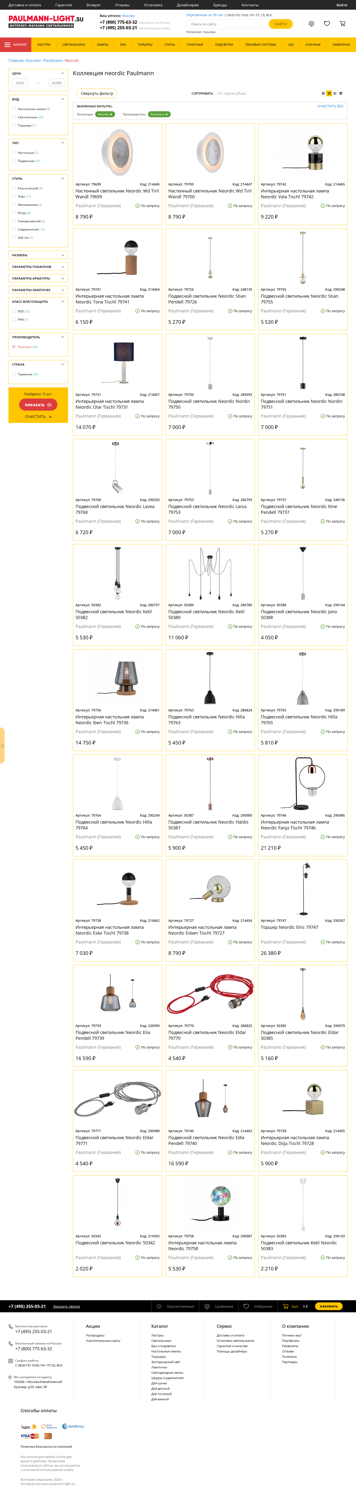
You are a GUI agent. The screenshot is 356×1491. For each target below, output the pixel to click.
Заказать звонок (66, 1306)
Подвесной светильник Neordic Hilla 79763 (206, 719)
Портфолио (290, 1340)
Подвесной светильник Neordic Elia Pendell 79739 (113, 1035)
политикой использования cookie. (48, 1470)
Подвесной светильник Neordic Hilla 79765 (299, 719)
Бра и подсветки (163, 1346)
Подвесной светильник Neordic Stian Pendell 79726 (207, 299)
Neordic (103, 114)
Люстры (157, 1335)
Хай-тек (25, 238)
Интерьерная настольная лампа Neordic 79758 (202, 1245)
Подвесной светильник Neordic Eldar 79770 (207, 1035)
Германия (28, 374)
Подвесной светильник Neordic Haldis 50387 (208, 825)
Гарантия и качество (232, 1346)
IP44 (23, 319)
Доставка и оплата (24, 4)
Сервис (224, 1326)
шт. (295, 1306)
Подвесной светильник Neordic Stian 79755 (299, 299)
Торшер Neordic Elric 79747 (289, 927)
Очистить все (330, 106)
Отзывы (122, 4)
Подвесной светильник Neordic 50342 (115, 1243)
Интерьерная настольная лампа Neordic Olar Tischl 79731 (110, 404)
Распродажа (95, 1335)
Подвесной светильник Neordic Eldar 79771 (114, 1140)
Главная (16, 60)
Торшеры (27, 125)
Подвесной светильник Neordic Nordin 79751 (301, 404)
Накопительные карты (103, 1340)
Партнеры (289, 1362)
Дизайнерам (188, 4)
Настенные (28, 153)
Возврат (93, 4)
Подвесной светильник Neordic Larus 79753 (207, 509)
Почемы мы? (292, 1335)
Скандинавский (31, 221)
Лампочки (159, 1367)
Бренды (220, 4)
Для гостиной (161, 1394)
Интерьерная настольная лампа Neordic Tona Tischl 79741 (110, 299)
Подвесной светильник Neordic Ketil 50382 (114, 614)
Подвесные (29, 161)
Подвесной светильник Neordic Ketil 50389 (206, 614)
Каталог (20, 45)
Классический (30, 188)
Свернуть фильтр (97, 93)
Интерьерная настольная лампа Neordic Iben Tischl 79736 (110, 719)
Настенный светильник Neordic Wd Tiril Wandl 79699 (117, 193)
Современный (31, 229)
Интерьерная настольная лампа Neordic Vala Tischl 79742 (295, 193)
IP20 (24, 311)
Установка (153, 4)
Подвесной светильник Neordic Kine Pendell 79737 (299, 509)
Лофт (24, 196)
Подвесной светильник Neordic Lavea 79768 (115, 509)
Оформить (329, 1306)
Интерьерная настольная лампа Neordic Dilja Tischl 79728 (295, 1140)
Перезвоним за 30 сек (204, 15)
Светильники (30, 117)
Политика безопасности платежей (46, 1446)
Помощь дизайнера (232, 1351)
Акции (93, 1326)
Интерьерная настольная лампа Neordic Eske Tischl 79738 (110, 930)
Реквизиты (290, 1346)
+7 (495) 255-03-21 (135, 27)
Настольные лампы (34, 109)
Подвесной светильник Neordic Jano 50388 (299, 614)
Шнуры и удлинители (167, 1378)
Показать (35, 405)
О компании (295, 1326)
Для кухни (159, 1383)
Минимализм (30, 205)
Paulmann (53, 60)
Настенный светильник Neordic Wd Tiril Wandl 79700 (210, 193)
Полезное (289, 1356)
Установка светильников (235, 1340)
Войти (342, 5)
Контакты (250, 4)
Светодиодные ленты (167, 1372)
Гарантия (63, 4)
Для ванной (160, 1399)
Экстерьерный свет (165, 1362)
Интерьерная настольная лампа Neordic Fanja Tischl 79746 (295, 825)
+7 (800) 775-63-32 (135, 22)
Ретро (24, 213)
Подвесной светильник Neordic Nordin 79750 (209, 404)
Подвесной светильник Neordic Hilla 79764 (114, 825)
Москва (128, 16)
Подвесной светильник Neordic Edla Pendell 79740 (206, 1140)
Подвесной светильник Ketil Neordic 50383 (299, 1245)
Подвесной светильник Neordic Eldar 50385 (300, 1035)
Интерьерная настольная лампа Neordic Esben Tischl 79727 (202, 930)
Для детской (160, 1388)
